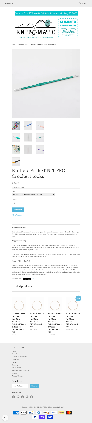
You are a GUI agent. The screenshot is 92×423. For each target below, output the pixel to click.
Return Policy (16, 368)
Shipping (15, 365)
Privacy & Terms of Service (20, 370)
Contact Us (15, 359)
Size (13, 191)
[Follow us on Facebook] (14, 397)
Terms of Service (17, 376)
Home (14, 351)
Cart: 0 (84, 3)
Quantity (14, 199)
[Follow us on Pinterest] (23, 397)
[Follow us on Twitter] (18, 397)
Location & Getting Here (19, 357)
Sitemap (14, 373)
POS (44, 407)
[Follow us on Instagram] (27, 397)
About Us (15, 362)
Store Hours (16, 354)
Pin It (33, 279)
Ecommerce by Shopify (56, 407)
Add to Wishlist (16, 215)
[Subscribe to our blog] (32, 397)
